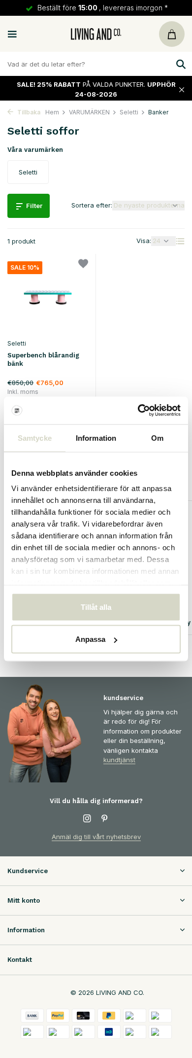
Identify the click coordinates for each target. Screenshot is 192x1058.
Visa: (143, 241)
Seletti (129, 112)
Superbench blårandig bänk (43, 359)
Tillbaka (28, 112)
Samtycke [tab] (35, 437)
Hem (52, 112)
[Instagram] (87, 819)
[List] (180, 241)
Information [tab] (96, 437)
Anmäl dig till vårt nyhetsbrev (96, 837)
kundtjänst (119, 760)
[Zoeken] (180, 64)
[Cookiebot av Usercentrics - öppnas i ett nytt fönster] (138, 410)
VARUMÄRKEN (89, 112)
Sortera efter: (91, 205)
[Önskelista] (83, 265)
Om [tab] (157, 437)
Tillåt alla (96, 606)
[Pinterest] (105, 819)
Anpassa (90, 639)
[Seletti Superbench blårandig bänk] (47, 297)
